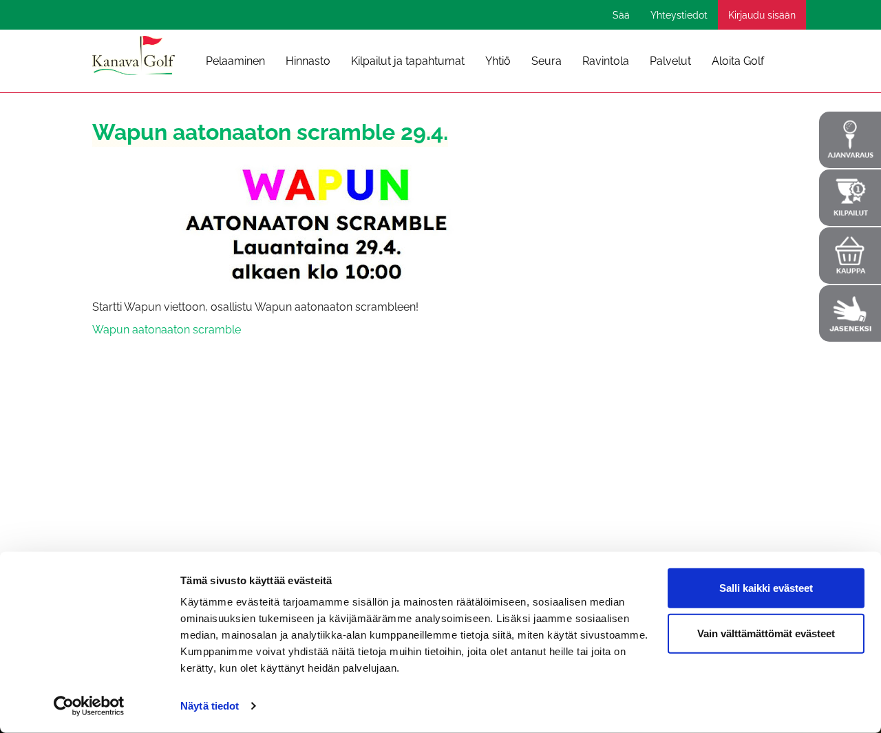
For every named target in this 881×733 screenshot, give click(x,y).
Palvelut (670, 61)
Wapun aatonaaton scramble (166, 329)
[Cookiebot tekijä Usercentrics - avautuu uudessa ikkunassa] (89, 706)
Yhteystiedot (679, 15)
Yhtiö (498, 61)
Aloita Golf (738, 61)
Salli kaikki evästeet (766, 588)
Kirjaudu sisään (762, 15)
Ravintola (605, 61)
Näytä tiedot (209, 706)
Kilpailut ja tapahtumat (408, 61)
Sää (621, 15)
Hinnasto (308, 61)
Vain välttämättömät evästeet (766, 633)
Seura (546, 61)
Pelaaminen (235, 61)
